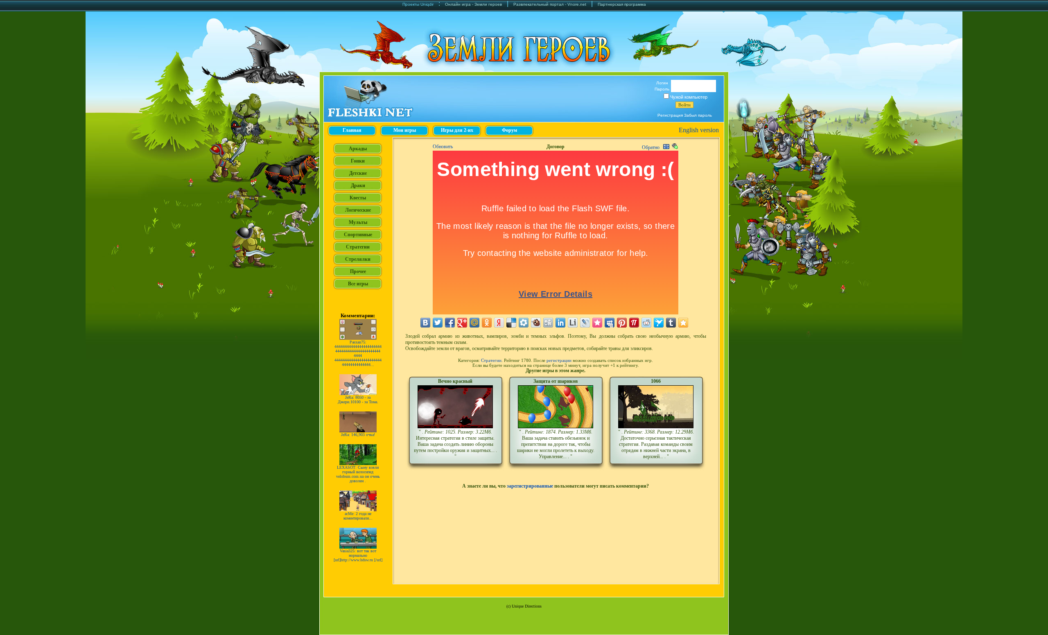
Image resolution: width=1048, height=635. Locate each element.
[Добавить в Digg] (548, 323)
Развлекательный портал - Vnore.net (549, 4)
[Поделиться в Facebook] (450, 323)
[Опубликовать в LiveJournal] (585, 323)
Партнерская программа (622, 4)
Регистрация (670, 115)
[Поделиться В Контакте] (425, 323)
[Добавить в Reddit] (646, 323)
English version (699, 130)
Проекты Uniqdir (418, 4)
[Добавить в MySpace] (609, 323)
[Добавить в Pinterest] (622, 323)
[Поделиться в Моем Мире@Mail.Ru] (474, 323)
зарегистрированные (530, 486)
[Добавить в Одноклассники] (487, 323)
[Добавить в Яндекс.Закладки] (499, 323)
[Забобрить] (536, 323)
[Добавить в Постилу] (634, 323)
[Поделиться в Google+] (462, 323)
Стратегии (491, 360)
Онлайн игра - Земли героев (473, 4)
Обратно (651, 147)
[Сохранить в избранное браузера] (683, 323)
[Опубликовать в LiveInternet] (573, 323)
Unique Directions (527, 606)
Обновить (443, 146)
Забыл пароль (698, 115)
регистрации (559, 360)
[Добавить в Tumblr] (671, 323)
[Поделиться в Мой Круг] (524, 323)
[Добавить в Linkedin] (560, 323)
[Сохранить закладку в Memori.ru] (597, 323)
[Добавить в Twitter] (438, 323)
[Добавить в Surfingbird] (659, 323)
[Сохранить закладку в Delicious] (511, 323)
